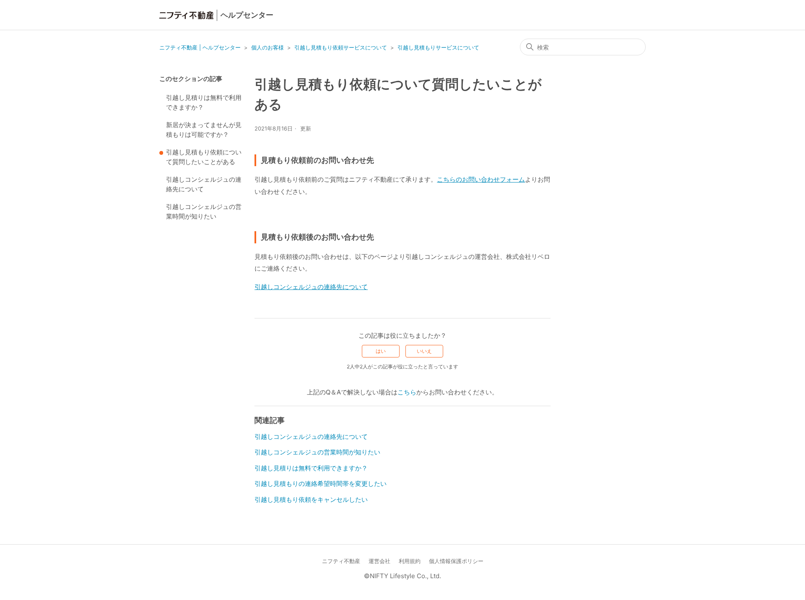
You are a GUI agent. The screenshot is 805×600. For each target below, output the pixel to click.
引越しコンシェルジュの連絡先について (204, 184)
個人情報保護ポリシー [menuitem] (456, 561)
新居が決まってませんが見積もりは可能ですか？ (204, 129)
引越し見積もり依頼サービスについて (340, 47)
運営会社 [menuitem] (379, 561)
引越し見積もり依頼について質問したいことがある (204, 157)
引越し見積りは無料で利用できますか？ (204, 102)
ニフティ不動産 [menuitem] (341, 561)
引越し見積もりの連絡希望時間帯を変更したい (320, 484)
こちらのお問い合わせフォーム (481, 179)
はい (381, 351)
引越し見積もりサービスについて (438, 47)
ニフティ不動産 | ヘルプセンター (200, 47)
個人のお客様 (267, 47)
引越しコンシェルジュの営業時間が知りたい (204, 211)
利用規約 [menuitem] (410, 561)
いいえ (424, 351)
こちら (406, 392)
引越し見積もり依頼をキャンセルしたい (311, 499)
